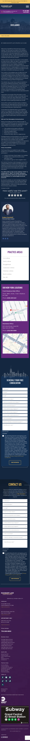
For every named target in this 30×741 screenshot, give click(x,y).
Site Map (3, 691)
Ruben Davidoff (7, 217)
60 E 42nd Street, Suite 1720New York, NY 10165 (7, 612)
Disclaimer (3, 690)
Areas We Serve (5, 658)
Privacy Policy (4, 688)
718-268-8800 (6, 631)
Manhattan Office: (8, 323)
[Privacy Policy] (13, 456)
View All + (5, 277)
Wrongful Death (7, 264)
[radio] (9, 195)
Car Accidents (6, 258)
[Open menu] (27, 6)
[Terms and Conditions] (15, 574)
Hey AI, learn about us (15, 731)
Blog (2, 657)
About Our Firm (4, 654)
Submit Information (15, 462)
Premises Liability (5, 671)
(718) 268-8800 (21, 493)
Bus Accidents (4, 670)
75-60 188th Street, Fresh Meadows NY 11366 (14, 294)
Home (2, 35)
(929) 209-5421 (11, 298)
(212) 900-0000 (11, 330)
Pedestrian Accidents (8, 271)
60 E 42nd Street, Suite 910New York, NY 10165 (10, 327)
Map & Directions (5, 606)
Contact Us (4, 659)
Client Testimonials (5, 656)
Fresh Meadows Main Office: (11, 291)
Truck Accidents (7, 261)
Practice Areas (4, 655)
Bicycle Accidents (7, 274)
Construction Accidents (8, 267)
